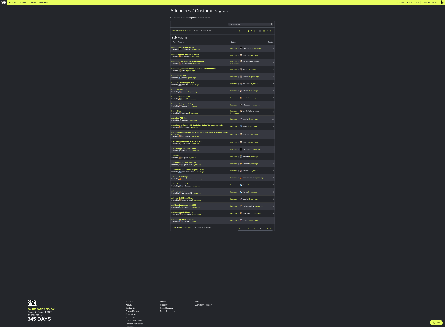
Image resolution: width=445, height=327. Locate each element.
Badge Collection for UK (181, 97)
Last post (234, 48)
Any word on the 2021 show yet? (184, 163)
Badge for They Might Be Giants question (187, 61)
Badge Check (176, 111)
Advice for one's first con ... (182, 184)
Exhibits (32, 2)
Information (43, 2)
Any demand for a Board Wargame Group (187, 170)
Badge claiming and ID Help (182, 104)
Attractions (13, 2)
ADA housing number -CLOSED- (184, 205)
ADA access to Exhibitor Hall (182, 212)
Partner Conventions (134, 324)
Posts (270, 42)
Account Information (134, 318)
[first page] (239, 30)
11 (264, 31)
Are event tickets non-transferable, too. (186, 141)
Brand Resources (167, 311)
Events (23, 2)
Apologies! (175, 155)
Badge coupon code (179, 90)
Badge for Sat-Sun (178, 75)
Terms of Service (132, 311)
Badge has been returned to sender (185, 54)
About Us (129, 305)
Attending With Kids (179, 118)
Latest (233, 42)
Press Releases (166, 308)
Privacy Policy (131, 314)
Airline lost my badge (179, 177)
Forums (174, 30)
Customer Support (185, 30)
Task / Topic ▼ (178, 42)
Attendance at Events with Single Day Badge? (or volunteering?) (197, 125)
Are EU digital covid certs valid (183, 148)
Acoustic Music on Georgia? (182, 219)
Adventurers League (179, 191)
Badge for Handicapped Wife (182, 83)
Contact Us (130, 308)
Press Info (164, 305)
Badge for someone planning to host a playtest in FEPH (193, 68)
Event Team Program (203, 305)
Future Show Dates (134, 321)
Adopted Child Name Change (182, 198)
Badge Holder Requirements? (183, 47)
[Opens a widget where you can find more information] (436, 323)
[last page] (270, 30)
